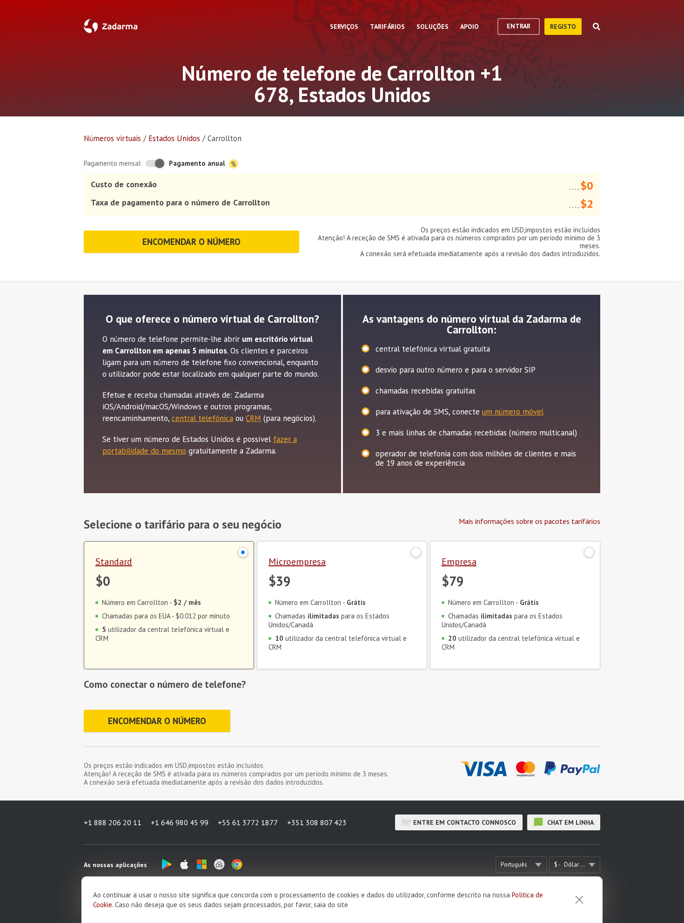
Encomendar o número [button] (191, 241)
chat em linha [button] (569, 822)
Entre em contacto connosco (464, 822)
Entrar (518, 26)
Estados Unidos (174, 138)
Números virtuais (112, 138)
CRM (253, 418)
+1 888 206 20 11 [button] (112, 822)
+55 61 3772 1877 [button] (248, 822)
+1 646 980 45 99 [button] (179, 822)
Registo (563, 26)
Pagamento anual (198, 163)
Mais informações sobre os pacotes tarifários (529, 521)
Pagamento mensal (112, 163)
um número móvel (512, 412)
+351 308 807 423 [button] (317, 822)
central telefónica (202, 418)
